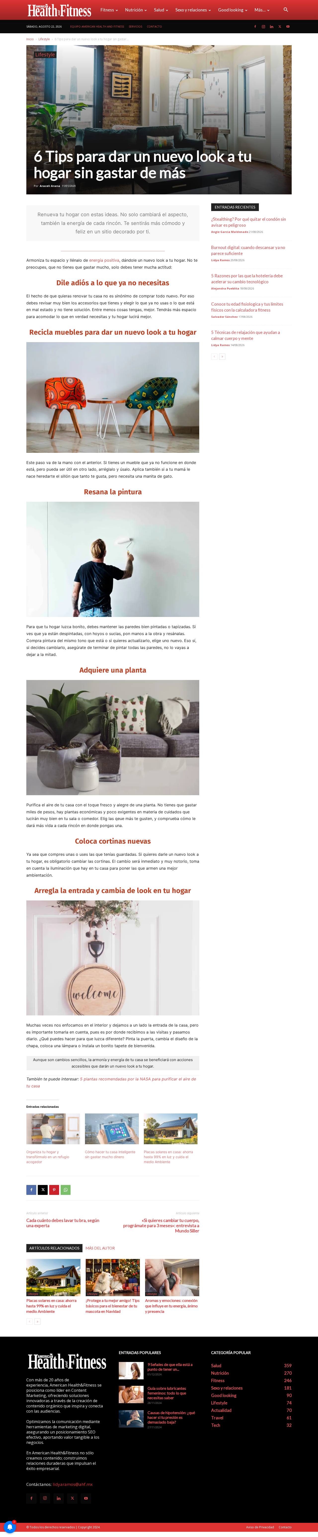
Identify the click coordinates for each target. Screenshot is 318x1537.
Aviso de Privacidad (260, 1527)
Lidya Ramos (220, 260)
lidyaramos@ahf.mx (73, 1484)
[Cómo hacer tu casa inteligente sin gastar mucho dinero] (112, 1128)
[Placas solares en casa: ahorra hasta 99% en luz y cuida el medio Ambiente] (171, 1128)
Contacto (154, 26)
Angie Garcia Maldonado (229, 232)
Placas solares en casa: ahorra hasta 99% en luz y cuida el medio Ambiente (168, 1157)
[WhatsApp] (66, 1190)
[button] (286, 10)
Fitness (107, 9)
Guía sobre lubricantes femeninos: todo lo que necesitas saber (167, 1393)
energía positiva (104, 260)
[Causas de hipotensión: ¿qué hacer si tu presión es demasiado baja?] (131, 1419)
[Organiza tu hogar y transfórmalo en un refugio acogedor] (53, 1128)
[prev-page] (29, 1322)
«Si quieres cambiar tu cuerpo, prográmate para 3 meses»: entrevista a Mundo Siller (161, 1225)
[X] (279, 26)
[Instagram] (263, 26)
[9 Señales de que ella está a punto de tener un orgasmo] (131, 1370)
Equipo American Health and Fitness (97, 26)
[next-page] (37, 1322)
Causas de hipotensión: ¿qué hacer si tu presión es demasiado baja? (171, 1417)
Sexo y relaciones (191, 9)
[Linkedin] (271, 26)
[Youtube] (288, 26)
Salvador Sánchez (224, 317)
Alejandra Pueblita (225, 288)
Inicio (30, 39)
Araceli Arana (50, 186)
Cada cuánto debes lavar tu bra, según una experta (62, 1223)
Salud (159, 9)
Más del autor (100, 1248)
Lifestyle (44, 39)
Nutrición (134, 9)
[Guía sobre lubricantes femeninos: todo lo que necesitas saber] (131, 1394)
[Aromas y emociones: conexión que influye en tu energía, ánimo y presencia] (172, 1277)
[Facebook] (255, 26)
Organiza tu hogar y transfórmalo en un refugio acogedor (47, 1157)
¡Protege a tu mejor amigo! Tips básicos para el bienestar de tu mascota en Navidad (113, 1306)
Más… (260, 9)
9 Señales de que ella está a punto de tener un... (170, 1366)
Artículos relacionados (54, 1248)
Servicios (135, 26)
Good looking (230, 9)
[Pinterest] (54, 1190)
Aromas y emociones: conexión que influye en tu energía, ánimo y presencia (171, 1306)
